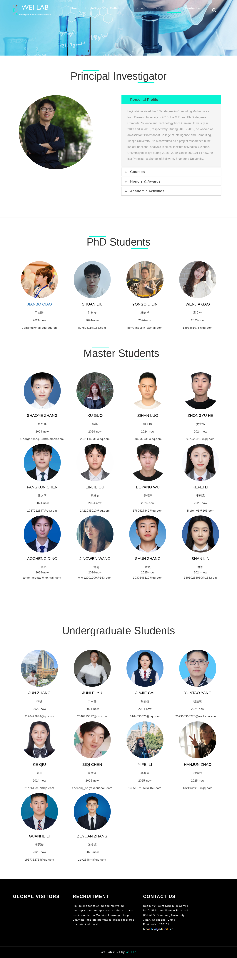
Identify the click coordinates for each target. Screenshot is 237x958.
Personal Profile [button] (144, 99)
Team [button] (173, 8)
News (140, 8)
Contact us (193, 8)
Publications (94, 8)
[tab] (171, 99)
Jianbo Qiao (39, 304)
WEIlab (131, 952)
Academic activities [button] (147, 191)
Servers (157, 8)
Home (75, 8)
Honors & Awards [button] (145, 181)
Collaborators (120, 8)
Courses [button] (137, 172)
